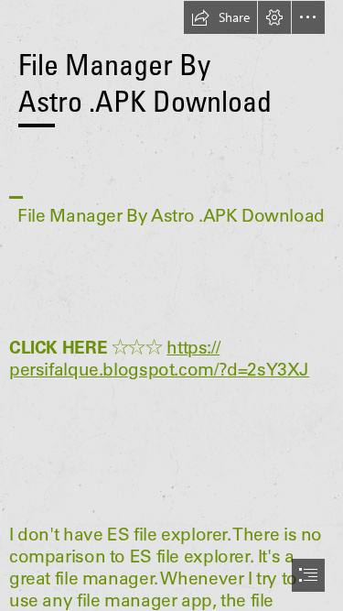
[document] (171, 305)
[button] (220, 17)
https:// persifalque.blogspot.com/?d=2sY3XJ (159, 358)
